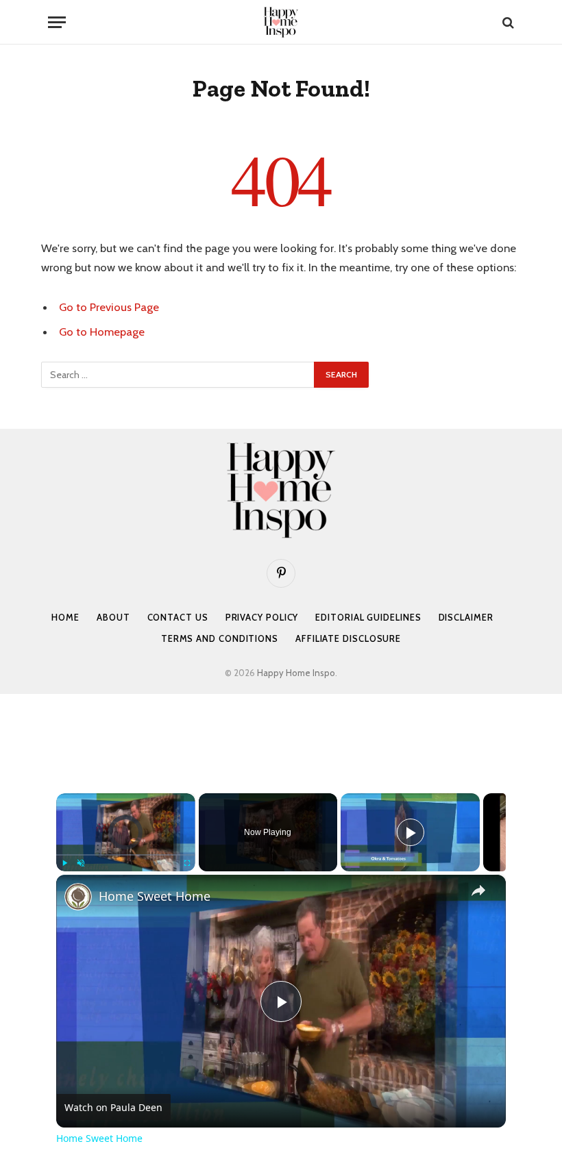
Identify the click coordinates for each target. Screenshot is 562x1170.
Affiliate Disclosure (348, 638)
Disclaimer (466, 617)
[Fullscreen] (187, 863)
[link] (78, 896)
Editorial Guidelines (368, 617)
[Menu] (57, 22)
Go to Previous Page (109, 307)
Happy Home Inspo (296, 672)
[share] (478, 890)
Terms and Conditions (219, 638)
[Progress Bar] (125, 855)
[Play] (64, 863)
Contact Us (177, 617)
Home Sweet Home (154, 896)
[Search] (507, 22)
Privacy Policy (262, 617)
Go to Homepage (102, 331)
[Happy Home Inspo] (281, 22)
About (113, 617)
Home (65, 617)
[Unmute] (81, 863)
